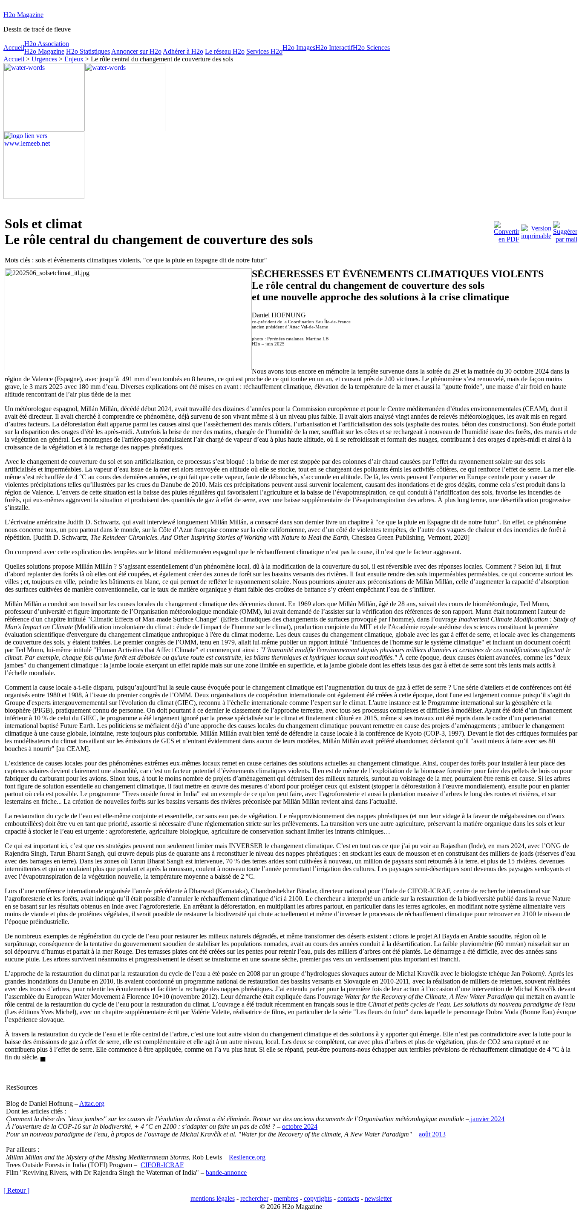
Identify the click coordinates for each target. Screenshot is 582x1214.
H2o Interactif (334, 47)
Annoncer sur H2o (136, 51)
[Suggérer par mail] (565, 229)
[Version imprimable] (536, 229)
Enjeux (74, 59)
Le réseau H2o (225, 51)
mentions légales (212, 1198)
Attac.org (91, 1103)
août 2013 (432, 1134)
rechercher (254, 1198)
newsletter (378, 1198)
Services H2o (264, 51)
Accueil (13, 47)
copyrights (318, 1198)
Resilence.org (247, 1157)
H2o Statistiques (88, 51)
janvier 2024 (486, 1118)
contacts (348, 1198)
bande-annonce (226, 1172)
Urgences (44, 59)
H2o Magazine (23, 14)
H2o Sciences (371, 47)
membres (286, 1198)
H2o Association (46, 43)
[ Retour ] (16, 1190)
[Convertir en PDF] (506, 229)
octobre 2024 (299, 1126)
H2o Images (298, 47)
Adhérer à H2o (183, 51)
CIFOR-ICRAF (162, 1164)
